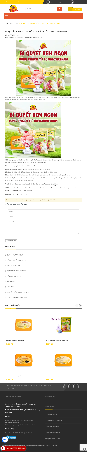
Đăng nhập (16, 2)
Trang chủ (10, 385)
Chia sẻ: (8, 194)
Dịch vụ (35, 385)
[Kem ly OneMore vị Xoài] (63, 360)
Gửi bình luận (11, 240)
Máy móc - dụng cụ (43, 385)
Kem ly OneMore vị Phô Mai (15, 340)
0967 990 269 (78, 2)
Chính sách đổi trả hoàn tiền (53, 420)
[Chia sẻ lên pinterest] (21, 194)
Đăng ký (8, 2)
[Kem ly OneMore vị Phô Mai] (23, 325)
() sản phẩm (76, 9)
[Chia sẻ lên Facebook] (13, 194)
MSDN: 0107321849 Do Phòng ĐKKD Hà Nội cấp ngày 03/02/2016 (22, 411)
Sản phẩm (24, 385)
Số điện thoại (9, 429)
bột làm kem (16, 188)
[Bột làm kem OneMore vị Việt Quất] (63, 325)
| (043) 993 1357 (28, 433)
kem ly (67, 188)
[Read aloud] (55, 184)
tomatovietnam (17, 190)
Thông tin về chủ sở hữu (52, 438)
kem (52, 188)
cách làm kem (27, 188)
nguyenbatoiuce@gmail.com (58, 2)
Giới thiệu (17, 385)
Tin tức (30, 385)
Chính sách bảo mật (51, 414)
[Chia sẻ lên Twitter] (17, 194)
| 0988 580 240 (18, 433)
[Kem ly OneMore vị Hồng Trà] (23, 360)
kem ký (59, 188)
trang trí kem (28, 190)
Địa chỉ (7, 416)
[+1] (26, 194)
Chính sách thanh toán (52, 426)
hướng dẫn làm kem (42, 188)
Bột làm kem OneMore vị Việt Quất (57, 340)
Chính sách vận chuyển (52, 432)
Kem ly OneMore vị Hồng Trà (16, 376)
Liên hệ (12, 388)
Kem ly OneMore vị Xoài (54, 376)
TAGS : (8, 188)
